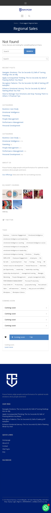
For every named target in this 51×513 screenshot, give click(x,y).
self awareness (14, 288)
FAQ (3, 452)
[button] (45, 507)
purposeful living (30, 285)
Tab (31, 337)
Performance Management (12, 122)
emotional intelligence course (35, 243)
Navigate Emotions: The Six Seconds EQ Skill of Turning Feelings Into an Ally (23, 73)
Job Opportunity (8, 269)
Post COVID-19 (7, 285)
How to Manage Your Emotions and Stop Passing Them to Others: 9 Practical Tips (25, 95)
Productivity (19, 285)
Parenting (6, 115)
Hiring (39, 262)
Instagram (25, 506)
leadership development (11, 273)
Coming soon (10, 308)
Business (6, 235)
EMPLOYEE (6, 258)
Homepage (6, 440)
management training (28, 273)
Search (29, 51)
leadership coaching (32, 269)
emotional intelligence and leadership (15, 239)
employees (33, 258)
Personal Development (11, 125)
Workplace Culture (19, 292)
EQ (40, 258)
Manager (41, 273)
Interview (43, 265)
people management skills (36, 277)
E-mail (35, 506)
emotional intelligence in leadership (14, 250)
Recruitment (42, 285)
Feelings (32, 262)
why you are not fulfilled (36, 288)
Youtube (30, 506)
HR (44, 262)
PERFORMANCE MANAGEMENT (13, 281)
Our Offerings (7, 175)
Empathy (36, 254)
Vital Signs (6, 449)
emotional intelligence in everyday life (15, 246)
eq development (16, 262)
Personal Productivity (32, 281)
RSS (40, 506)
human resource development (13, 265)
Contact (5, 446)
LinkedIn (20, 506)
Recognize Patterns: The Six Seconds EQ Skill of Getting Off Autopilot (25, 84)
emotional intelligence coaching (13, 243)
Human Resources (31, 265)
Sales (5, 288)
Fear (25, 262)
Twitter (15, 506)
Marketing (6, 277)
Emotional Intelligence (10, 112)
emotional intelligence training (13, 254)
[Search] (29, 16)
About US (5, 443)
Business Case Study (10, 109)
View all (5, 212)
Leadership (19, 269)
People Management (10, 119)
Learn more (9, 347)
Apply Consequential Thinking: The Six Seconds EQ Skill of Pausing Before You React (24, 79)
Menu (25, 3)
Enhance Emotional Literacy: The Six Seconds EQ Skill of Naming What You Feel (24, 89)
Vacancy (23, 288)
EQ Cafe (5, 262)
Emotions (28, 254)
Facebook (10, 506)
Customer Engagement (18, 235)
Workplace (6, 292)
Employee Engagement (20, 258)
